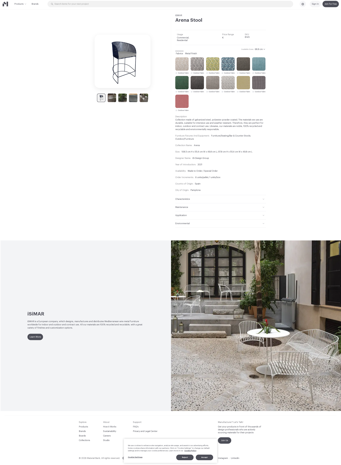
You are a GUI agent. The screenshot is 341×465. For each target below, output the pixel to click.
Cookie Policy (190, 451)
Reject (185, 457)
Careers (107, 436)
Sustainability (109, 431)
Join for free (331, 4)
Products (19, 4)
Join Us (224, 440)
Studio (106, 440)
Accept (204, 457)
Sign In (315, 4)
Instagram (223, 458)
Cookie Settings (135, 457)
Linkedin (235, 458)
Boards (82, 436)
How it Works (109, 427)
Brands (35, 4)
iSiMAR (178, 15)
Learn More (35, 337)
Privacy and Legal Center (145, 431)
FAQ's (136, 427)
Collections (84, 440)
